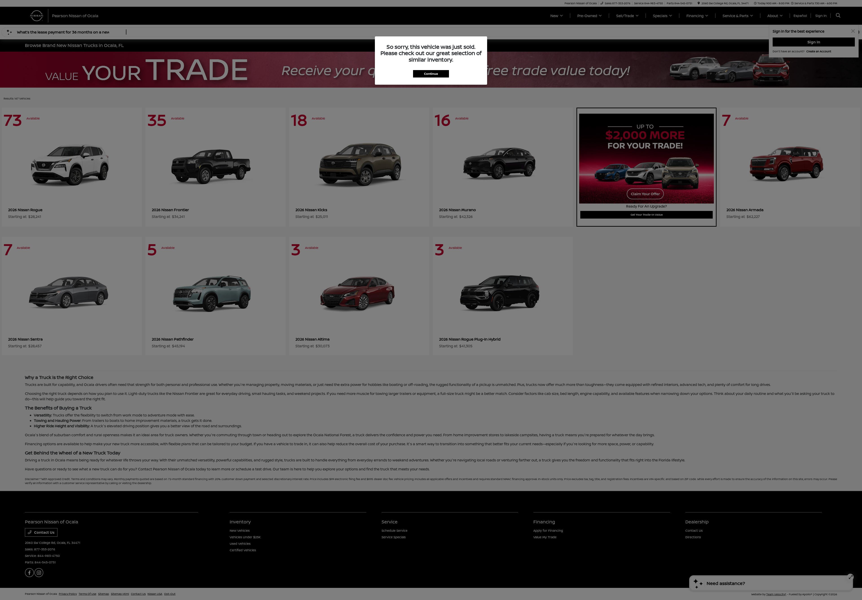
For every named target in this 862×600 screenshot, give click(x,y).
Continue (431, 74)
